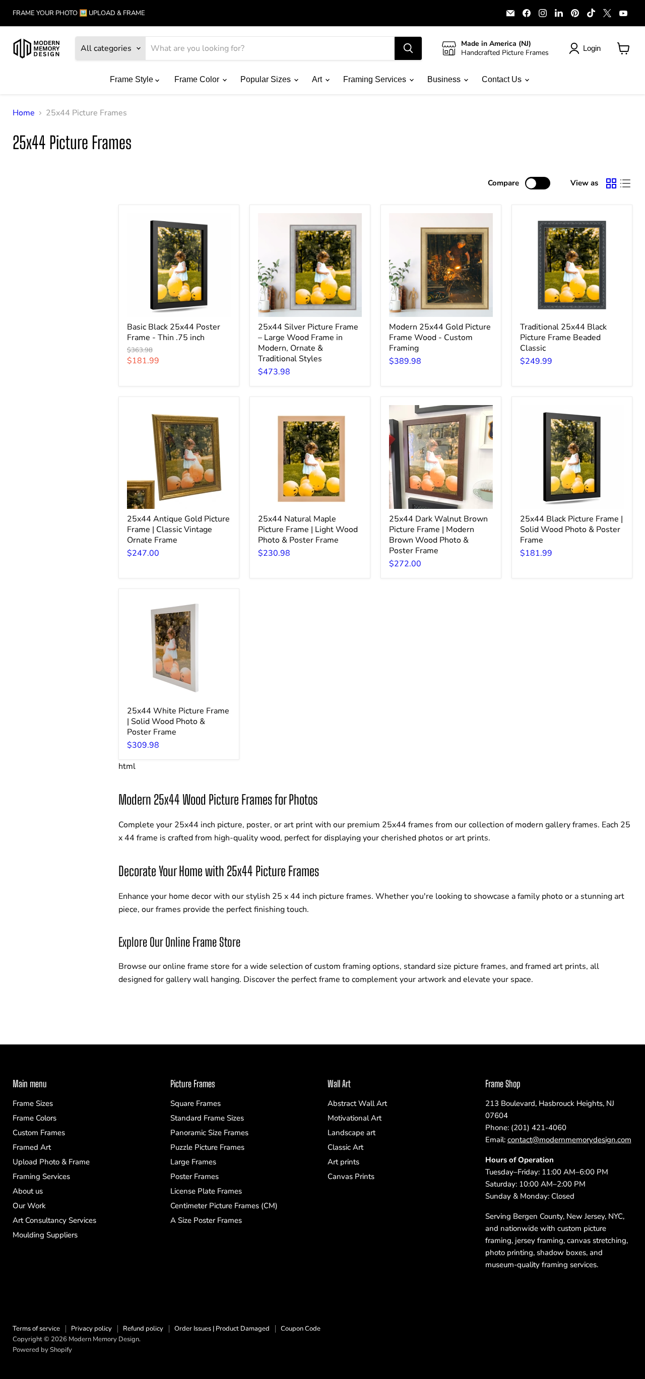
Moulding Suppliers (45, 1235)
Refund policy (143, 1328)
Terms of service (36, 1328)
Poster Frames (194, 1176)
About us (28, 1191)
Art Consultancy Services (54, 1220)
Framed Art (32, 1147)
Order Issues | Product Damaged (222, 1328)
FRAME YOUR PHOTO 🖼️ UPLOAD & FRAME (79, 13)
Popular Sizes (266, 79)
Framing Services (375, 79)
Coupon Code (300, 1328)
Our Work (29, 1206)
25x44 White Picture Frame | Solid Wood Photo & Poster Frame (178, 721)
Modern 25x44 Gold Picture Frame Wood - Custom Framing (440, 337)
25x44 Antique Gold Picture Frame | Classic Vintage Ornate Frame (178, 529)
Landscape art (351, 1133)
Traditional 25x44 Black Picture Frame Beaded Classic (563, 337)
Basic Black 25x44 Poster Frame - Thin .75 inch (173, 332)
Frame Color (197, 79)
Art (318, 79)
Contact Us (503, 79)
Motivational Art (354, 1118)
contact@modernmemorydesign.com (569, 1140)
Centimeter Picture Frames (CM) (224, 1206)
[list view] (625, 183)
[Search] (408, 48)
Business (445, 79)
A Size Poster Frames (206, 1220)
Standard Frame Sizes (207, 1118)
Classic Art (345, 1147)
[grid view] (611, 183)
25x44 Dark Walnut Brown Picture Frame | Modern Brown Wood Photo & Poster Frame (438, 534)
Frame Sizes (33, 1103)
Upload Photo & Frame (51, 1162)
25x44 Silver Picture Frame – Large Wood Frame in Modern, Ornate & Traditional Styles (308, 342)
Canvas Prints (351, 1176)
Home (24, 112)
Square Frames (195, 1103)
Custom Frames (39, 1133)
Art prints (343, 1162)
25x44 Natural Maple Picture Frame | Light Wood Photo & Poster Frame (308, 529)
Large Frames (193, 1162)
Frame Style (132, 79)
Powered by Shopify (42, 1349)
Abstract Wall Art (357, 1103)
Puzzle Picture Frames (207, 1147)
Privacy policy (91, 1328)
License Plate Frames (206, 1191)
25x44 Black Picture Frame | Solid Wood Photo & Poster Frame (571, 529)
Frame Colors (34, 1118)
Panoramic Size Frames (209, 1133)
